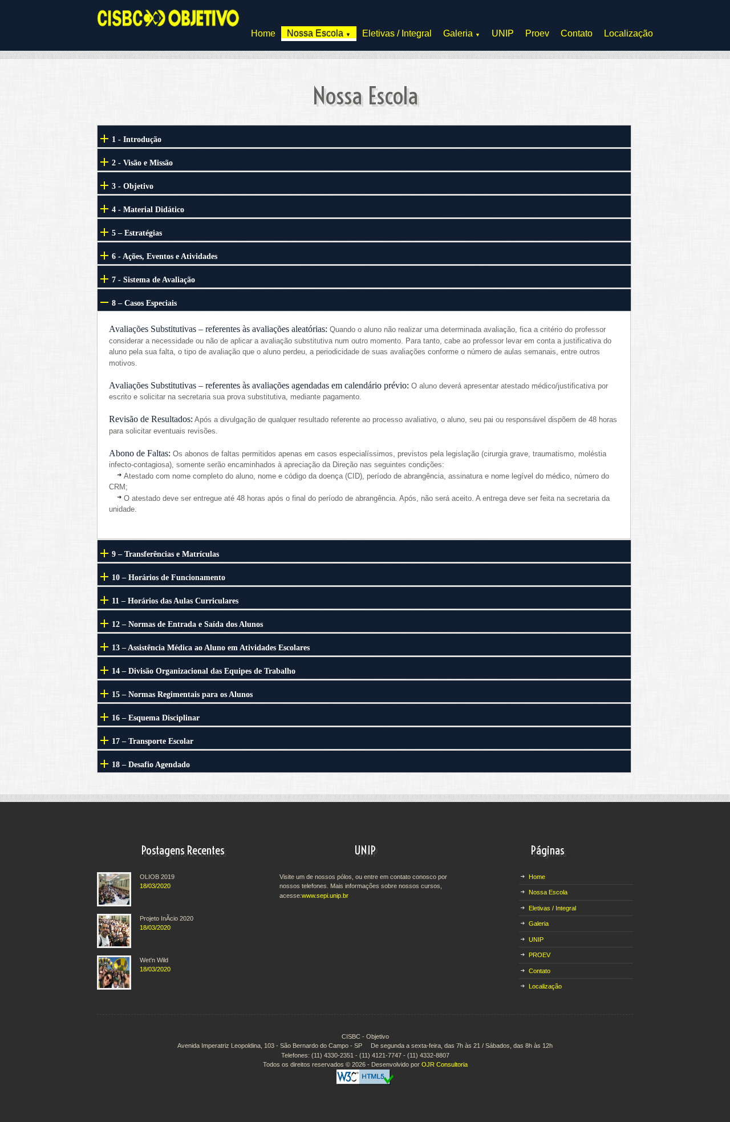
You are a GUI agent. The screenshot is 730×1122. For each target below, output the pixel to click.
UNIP (503, 33)
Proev (537, 33)
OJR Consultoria (444, 1064)
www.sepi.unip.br (325, 895)
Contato (577, 33)
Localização (628, 33)
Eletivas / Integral (397, 33)
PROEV (539, 954)
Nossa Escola (319, 33)
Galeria (461, 33)
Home (263, 33)
